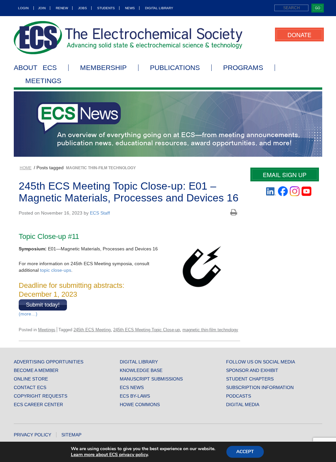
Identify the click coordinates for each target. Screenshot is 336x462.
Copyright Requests (40, 396)
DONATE (299, 34)
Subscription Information (260, 387)
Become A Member (36, 370)
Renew (62, 8)
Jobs (82, 8)
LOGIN (23, 8)
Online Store (31, 378)
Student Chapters (250, 378)
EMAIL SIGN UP (284, 174)
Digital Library (159, 8)
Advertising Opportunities (48, 361)
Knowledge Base (141, 370)
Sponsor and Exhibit (252, 370)
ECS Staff (100, 213)
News (130, 8)
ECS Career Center (38, 404)
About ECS (35, 67)
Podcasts (238, 396)
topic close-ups (55, 270)
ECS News (132, 387)
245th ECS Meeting (92, 329)
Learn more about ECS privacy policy (109, 454)
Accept (245, 452)
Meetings (43, 81)
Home (26, 168)
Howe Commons (140, 404)
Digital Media (242, 404)
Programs (243, 67)
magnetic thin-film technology (210, 329)
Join (42, 8)
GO (317, 8)
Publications (175, 67)
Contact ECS (30, 387)
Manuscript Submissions (151, 378)
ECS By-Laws (135, 396)
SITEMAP (71, 434)
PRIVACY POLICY (32, 434)
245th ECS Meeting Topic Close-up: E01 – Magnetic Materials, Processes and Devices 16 (129, 191)
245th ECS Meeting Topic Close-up (146, 329)
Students (106, 8)
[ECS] (128, 37)
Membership (103, 67)
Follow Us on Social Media (260, 361)
